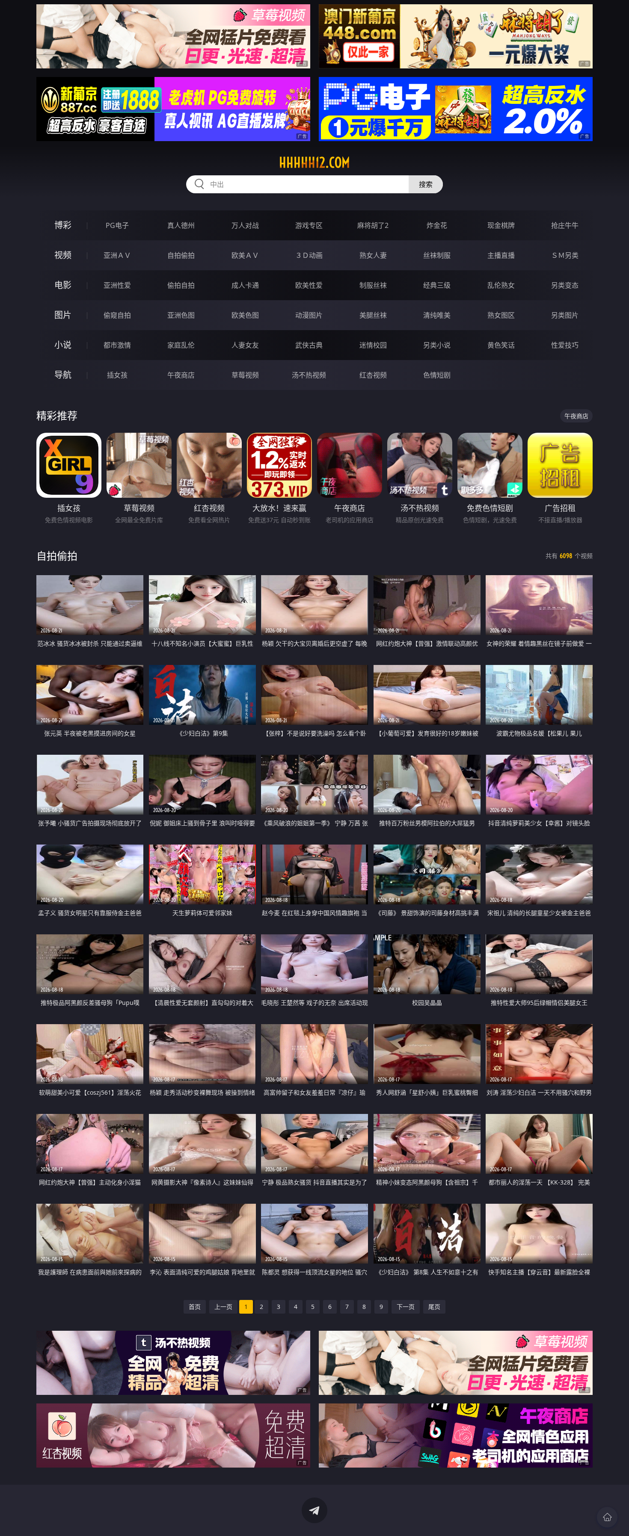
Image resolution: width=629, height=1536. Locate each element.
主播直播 (501, 255)
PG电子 (117, 225)
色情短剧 (437, 375)
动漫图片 (309, 315)
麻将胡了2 (373, 225)
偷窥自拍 (117, 315)
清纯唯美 (437, 315)
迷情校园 (373, 345)
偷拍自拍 (181, 285)
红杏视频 (373, 375)
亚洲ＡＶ (117, 255)
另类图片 (565, 315)
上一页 (223, 1307)
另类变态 (565, 285)
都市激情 (117, 345)
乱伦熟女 (501, 285)
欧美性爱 (309, 285)
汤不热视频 (309, 375)
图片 (62, 315)
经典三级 (437, 285)
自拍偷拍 (181, 255)
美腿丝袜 (373, 315)
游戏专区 (309, 225)
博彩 (62, 225)
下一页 (406, 1307)
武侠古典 (309, 345)
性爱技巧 (565, 345)
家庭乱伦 (181, 345)
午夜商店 (181, 375)
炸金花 (437, 225)
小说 (62, 345)
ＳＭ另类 (565, 255)
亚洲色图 (181, 315)
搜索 (426, 184)
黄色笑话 (501, 345)
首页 (195, 1307)
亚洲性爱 (117, 285)
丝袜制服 (437, 255)
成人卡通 (245, 285)
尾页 (434, 1307)
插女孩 (117, 375)
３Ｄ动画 (309, 255)
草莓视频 (245, 375)
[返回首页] (607, 1517)
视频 (62, 255)
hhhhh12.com (314, 162)
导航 (62, 375)
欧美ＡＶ (245, 255)
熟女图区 (501, 315)
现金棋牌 (501, 225)
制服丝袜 (373, 285)
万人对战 (245, 225)
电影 (62, 285)
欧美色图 (245, 315)
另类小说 (437, 345)
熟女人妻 (373, 255)
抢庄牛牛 (565, 225)
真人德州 (181, 225)
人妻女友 (245, 345)
